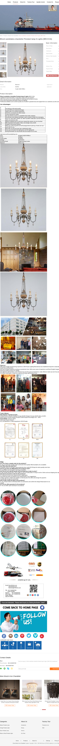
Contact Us (50, 2)
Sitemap (48, 740)
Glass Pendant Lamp (4, 730)
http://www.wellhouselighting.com (8, 134)
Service (22, 730)
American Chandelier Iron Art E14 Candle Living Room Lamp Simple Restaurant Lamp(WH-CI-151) (9, 702)
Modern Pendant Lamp (4, 725)
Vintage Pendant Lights (5, 727)
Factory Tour (30, 2)
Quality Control (41, 2)
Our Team (23, 733)
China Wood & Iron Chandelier (19, 743)
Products (15, 2)
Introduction (23, 725)
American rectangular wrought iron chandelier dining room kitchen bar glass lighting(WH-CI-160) (32, 702)
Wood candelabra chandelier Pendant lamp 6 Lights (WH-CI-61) (32, 35)
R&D (43, 727)
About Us (22, 2)
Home (9, 2)
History (22, 727)
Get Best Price (53, 75)
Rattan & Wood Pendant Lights (6, 733)
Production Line (45, 725)
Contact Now (10, 705)
